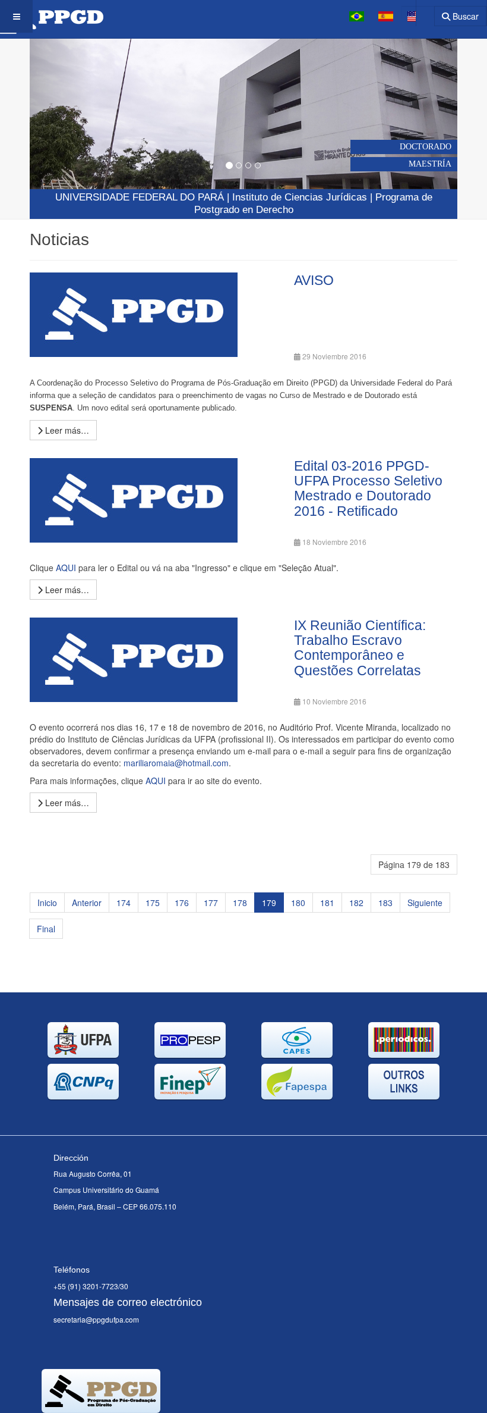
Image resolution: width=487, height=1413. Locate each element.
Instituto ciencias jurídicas (299, 197)
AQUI (66, 568)
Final (46, 929)
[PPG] (51, 16)
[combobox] (417, 12)
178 (240, 902)
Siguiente (424, 902)
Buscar (464, 16)
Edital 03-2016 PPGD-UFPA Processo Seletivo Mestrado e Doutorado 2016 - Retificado (368, 488)
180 (298, 902)
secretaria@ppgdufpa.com (96, 1319)
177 (211, 902)
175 (153, 902)
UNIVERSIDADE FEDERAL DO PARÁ (139, 197)
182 (356, 902)
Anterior (87, 902)
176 (182, 902)
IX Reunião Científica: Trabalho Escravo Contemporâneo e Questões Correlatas (360, 648)
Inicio (47, 902)
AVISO (314, 280)
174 (123, 902)
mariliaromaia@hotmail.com (176, 763)
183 (385, 902)
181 (327, 902)
